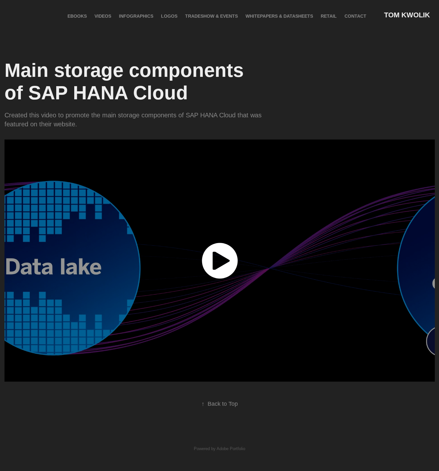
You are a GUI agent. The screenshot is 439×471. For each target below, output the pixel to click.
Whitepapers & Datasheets (279, 16)
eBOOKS (77, 16)
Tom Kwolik (407, 15)
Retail (329, 16)
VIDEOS (102, 16)
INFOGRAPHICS (136, 16)
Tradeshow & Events (211, 16)
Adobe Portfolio (231, 448)
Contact (355, 16)
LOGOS (169, 16)
